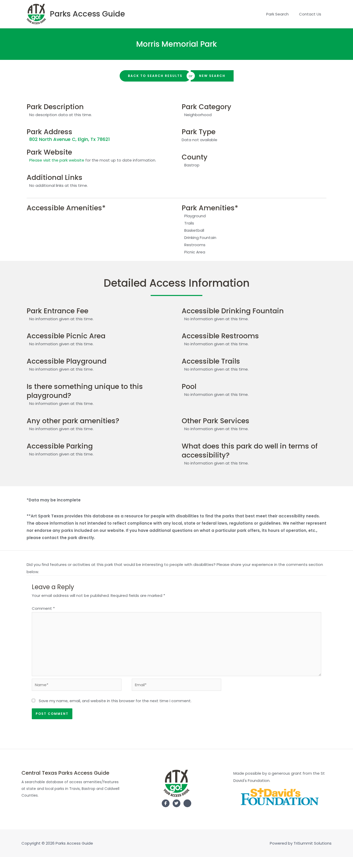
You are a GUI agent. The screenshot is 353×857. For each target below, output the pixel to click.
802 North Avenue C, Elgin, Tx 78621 (69, 139)
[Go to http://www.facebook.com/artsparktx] (166, 803)
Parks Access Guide (87, 13)
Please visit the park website (56, 160)
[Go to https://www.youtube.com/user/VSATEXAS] (187, 804)
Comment (43, 608)
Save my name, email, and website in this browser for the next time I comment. (115, 700)
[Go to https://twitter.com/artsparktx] (176, 803)
